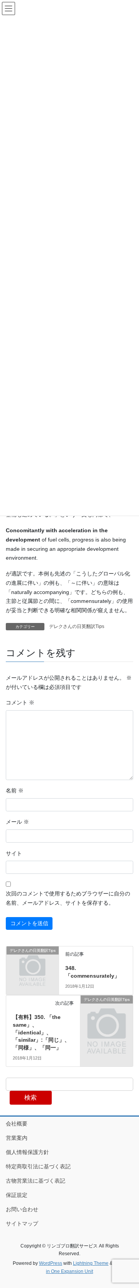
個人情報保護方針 (27, 1152)
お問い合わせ (22, 1209)
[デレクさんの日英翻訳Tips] (32, 962)
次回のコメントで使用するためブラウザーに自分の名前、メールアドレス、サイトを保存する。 (68, 898)
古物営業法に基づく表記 (35, 1181)
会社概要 (16, 1123)
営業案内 (16, 1138)
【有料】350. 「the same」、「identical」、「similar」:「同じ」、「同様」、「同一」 (41, 1032)
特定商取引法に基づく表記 (38, 1166)
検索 (30, 1097)
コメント (20, 702)
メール (17, 822)
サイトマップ (22, 1223)
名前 (15, 790)
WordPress (50, 1263)
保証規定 (16, 1195)
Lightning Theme (90, 1263)
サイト (14, 853)
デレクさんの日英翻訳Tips (76, 626)
